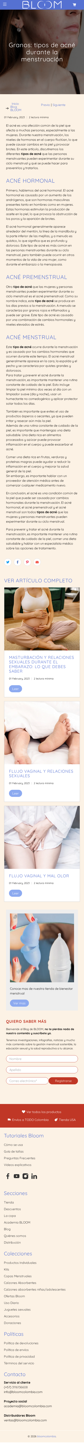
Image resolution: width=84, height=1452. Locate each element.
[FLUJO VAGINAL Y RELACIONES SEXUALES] (42, 732)
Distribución (12, 1242)
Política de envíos (16, 1350)
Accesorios (12, 1316)
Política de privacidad (19, 1356)
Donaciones (12, 1323)
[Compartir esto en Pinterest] (27, 562)
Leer (15, 689)
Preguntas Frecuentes (19, 1158)
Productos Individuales (20, 1263)
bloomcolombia (46, 1436)
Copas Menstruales (18, 1276)
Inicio (15, 103)
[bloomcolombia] (42, 5)
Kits (6, 1269)
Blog (7, 1229)
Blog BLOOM (15, 108)
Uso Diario (11, 1303)
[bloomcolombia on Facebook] (8, 1178)
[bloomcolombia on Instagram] (25, 1178)
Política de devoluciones (21, 1343)
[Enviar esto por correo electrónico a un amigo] (37, 562)
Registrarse (63, 1081)
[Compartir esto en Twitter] (8, 562)
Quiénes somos (15, 1236)
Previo (45, 104)
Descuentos (12, 1209)
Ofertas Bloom (14, 1296)
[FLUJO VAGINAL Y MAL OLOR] (42, 837)
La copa (10, 1216)
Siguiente (59, 104)
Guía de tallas (14, 1151)
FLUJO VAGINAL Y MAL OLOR (39, 875)
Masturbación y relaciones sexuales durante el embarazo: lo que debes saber (41, 664)
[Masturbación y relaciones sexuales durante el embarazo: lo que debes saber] (42, 618)
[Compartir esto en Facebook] (17, 562)
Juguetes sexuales (17, 1309)
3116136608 (20, 1387)
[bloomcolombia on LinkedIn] (34, 1178)
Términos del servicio (19, 1363)
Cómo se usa (13, 1145)
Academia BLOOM (17, 1222)
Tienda (9, 1202)
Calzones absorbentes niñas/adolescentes (35, 1289)
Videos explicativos (17, 1165)
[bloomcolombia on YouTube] (17, 1178)
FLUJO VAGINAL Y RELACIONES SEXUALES (41, 773)
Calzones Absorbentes (20, 1283)
